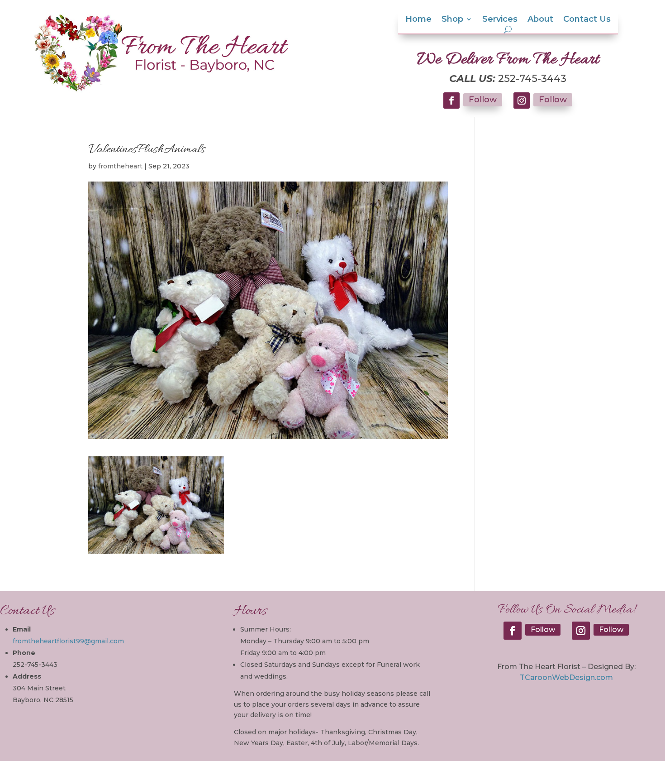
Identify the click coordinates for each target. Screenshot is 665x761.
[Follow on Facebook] (451, 100)
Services (500, 20)
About (540, 20)
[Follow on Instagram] (521, 100)
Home (418, 20)
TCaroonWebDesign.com (566, 677)
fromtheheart (120, 166)
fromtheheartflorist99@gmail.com (68, 641)
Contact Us (587, 20)
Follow (483, 100)
